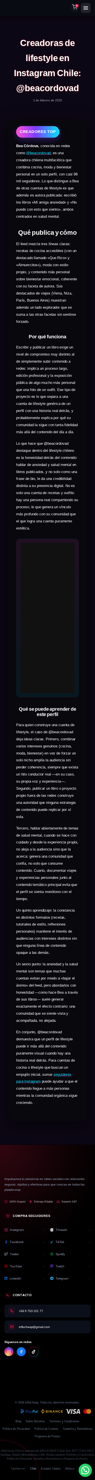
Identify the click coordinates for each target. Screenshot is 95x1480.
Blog (18, 1421)
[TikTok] (33, 1351)
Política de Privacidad (16, 1428)
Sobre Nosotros (35, 1421)
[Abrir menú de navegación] (86, 8)
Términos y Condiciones (64, 1421)
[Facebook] (21, 1351)
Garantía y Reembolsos (78, 1428)
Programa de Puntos (47, 1436)
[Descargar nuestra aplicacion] (47, 1370)
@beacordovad (38, 153)
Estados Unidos (51, 1468)
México (69, 1468)
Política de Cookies (46, 1428)
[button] (85, 1470)
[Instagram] (8, 1351)
